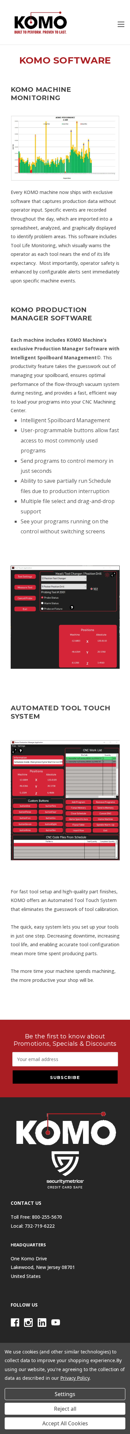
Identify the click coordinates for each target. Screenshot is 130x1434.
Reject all (65, 1408)
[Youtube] (55, 1322)
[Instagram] (28, 1322)
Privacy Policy (74, 1378)
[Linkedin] (42, 1322)
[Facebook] (15, 1322)
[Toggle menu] (121, 24)
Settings (65, 1394)
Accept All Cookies (65, 1423)
